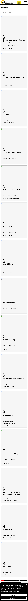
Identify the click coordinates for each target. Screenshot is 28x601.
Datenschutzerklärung (14, 591)
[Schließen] (26, 585)
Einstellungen (13, 598)
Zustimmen (13, 595)
